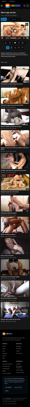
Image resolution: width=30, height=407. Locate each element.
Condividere (15, 47)
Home (4, 346)
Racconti (4, 353)
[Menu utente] (27, 5)
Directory (4, 1)
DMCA (4, 371)
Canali (17, 351)
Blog (3, 358)
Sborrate (13, 19)
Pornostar (18, 348)
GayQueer (8, 398)
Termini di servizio (7, 364)
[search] (24, 5)
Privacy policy (6, 366)
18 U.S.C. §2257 (6, 373)
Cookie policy (5, 368)
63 (6, 42)
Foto (3, 351)
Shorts (4, 355)
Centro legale (19, 370)
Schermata (11, 47)
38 (10, 42)
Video (4, 348)
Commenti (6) (19, 47)
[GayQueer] (7, 333)
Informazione (7, 47)
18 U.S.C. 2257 (18, 387)
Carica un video (20, 372)
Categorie (18, 346)
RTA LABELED (8, 387)
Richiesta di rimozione (19, 367)
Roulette (12, 1)
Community (19, 353)
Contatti (18, 364)
